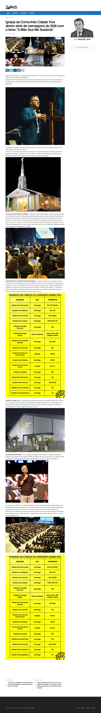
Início (8, 13)
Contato (31, 13)
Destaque (11, 17)
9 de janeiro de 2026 (10, 33)
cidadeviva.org (36, 291)
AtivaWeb (32, 708)
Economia (23, 13)
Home (7, 17)
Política (15, 13)
